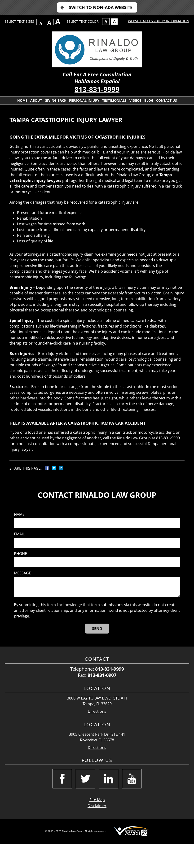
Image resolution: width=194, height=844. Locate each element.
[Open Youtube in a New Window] (131, 778)
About (36, 100)
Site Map (97, 799)
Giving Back (55, 100)
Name (19, 514)
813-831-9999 (97, 89)
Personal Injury (84, 100)
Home (22, 100)
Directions (97, 711)
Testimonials (114, 100)
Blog (148, 100)
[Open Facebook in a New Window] (62, 778)
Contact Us (166, 100)
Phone (20, 553)
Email (19, 534)
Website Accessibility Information (158, 21)
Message (22, 573)
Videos (135, 100)
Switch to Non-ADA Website (100, 7)
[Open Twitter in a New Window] (85, 778)
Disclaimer (97, 805)
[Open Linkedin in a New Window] (108, 778)
